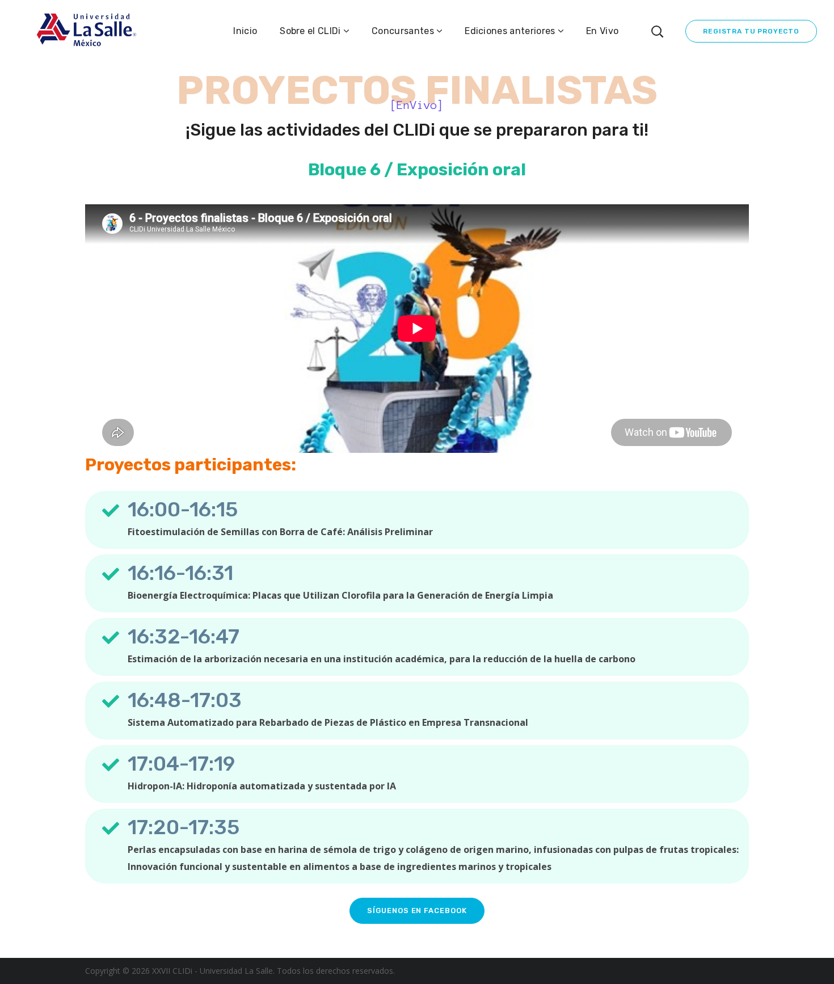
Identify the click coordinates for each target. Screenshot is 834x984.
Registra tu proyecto (751, 31)
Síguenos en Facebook (416, 910)
